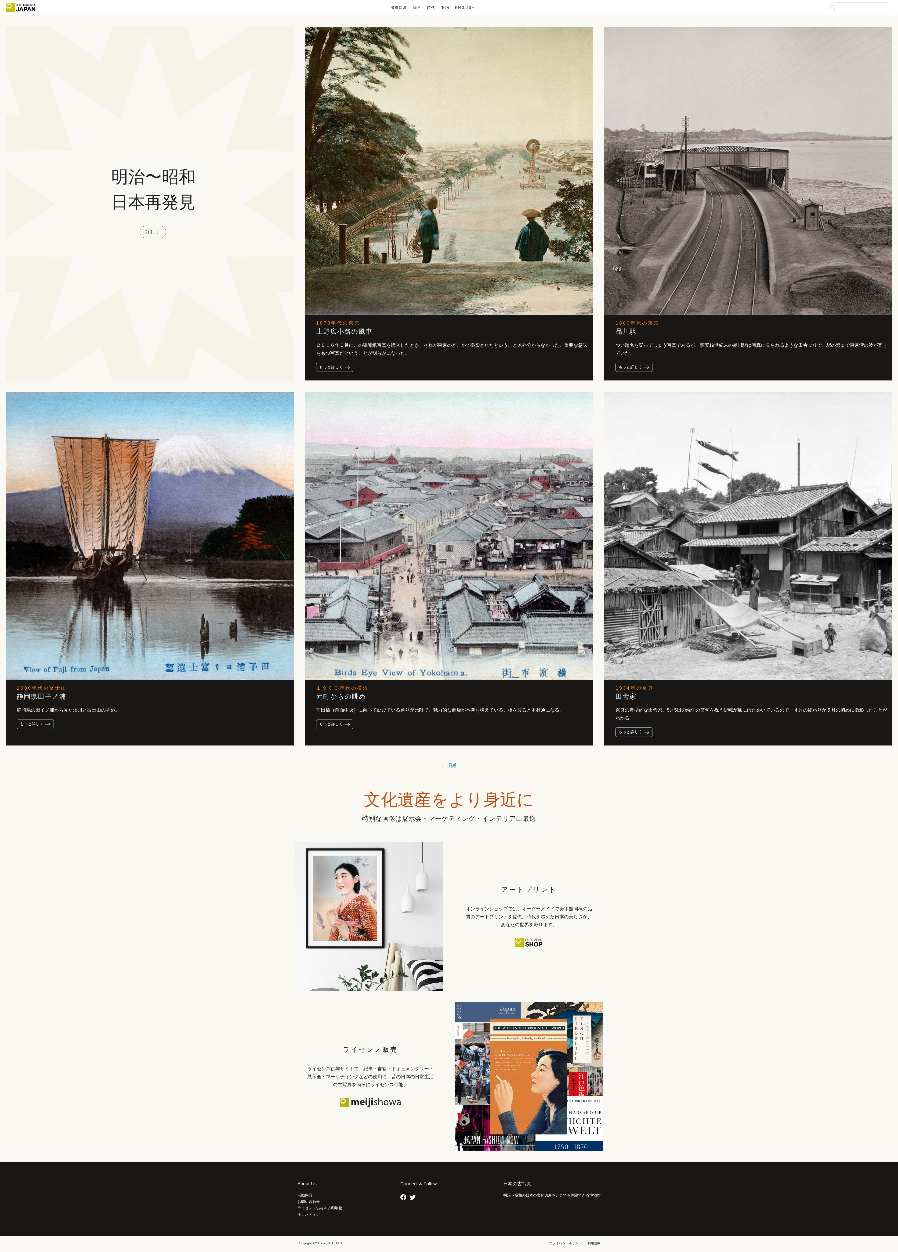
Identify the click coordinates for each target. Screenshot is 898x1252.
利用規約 (594, 1243)
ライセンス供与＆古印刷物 (319, 1208)
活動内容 (304, 1195)
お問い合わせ (308, 1202)
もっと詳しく (331, 367)
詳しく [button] (152, 232)
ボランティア (308, 1214)
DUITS (337, 1243)
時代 (431, 8)
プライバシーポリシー (565, 1243)
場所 (417, 8)
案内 (445, 8)
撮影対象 (399, 8)
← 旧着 (449, 765)
